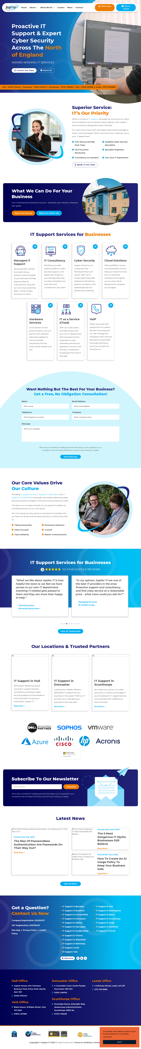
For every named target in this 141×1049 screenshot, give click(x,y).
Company (76, 412)
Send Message (70, 457)
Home (24, 7)
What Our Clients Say (49, 213)
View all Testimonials (71, 631)
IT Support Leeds (70, 948)
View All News (70, 884)
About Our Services (23, 213)
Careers (61, 7)
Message (26, 424)
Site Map (16, 930)
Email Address (78, 401)
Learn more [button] (107, 1037)
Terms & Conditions (83, 1042)
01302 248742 (40, 87)
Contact (79, 7)
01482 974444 (14, 87)
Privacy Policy (30, 930)
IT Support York (70, 952)
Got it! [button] (119, 1042)
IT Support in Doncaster (74, 919)
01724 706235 (67, 87)
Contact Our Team (25, 70)
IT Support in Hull (104, 906)
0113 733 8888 (109, 87)
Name (24, 401)
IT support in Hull (28, 494)
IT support (93, 119)
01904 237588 (87, 87)
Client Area (68, 958)
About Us (47, 70)
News (70, 7)
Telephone (27, 412)
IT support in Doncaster (47, 494)
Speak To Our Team (85, 165)
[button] (61, 623)
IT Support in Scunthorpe (108, 919)
